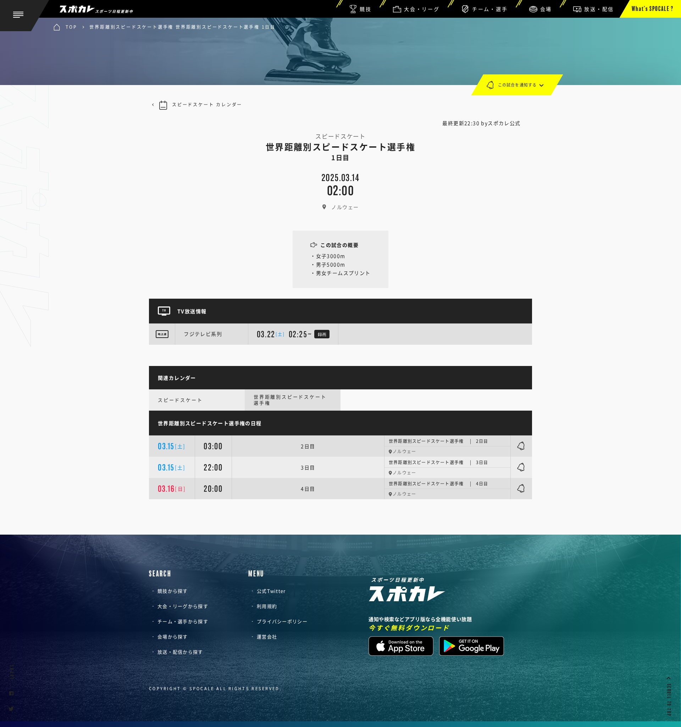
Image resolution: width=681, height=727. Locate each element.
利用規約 (267, 606)
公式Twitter (271, 590)
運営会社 (267, 636)
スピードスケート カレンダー (207, 104)
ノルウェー (345, 206)
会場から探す (172, 636)
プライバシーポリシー (282, 621)
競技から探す (172, 590)
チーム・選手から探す (182, 621)
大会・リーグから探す (182, 606)
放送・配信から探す (180, 651)
